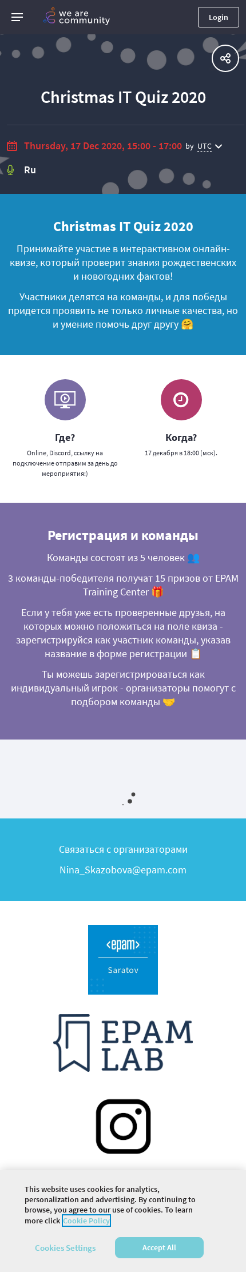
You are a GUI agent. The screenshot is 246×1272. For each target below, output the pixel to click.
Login (218, 17)
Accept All (159, 1247)
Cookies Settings (65, 1247)
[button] (17, 17)
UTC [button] (204, 146)
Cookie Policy (86, 1220)
